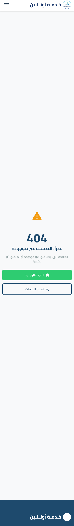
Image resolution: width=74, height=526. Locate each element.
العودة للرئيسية (34, 275)
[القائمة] (6, 4)
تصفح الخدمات (34, 289)
